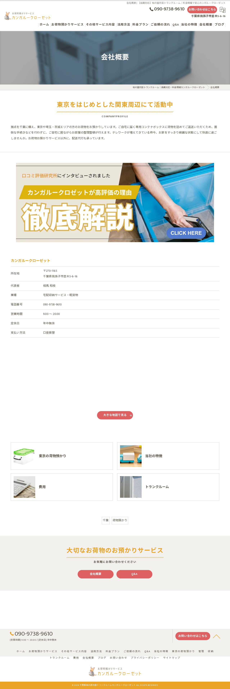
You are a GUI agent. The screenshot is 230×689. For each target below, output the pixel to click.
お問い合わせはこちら (202, 9)
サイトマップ (171, 658)
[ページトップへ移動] (216, 636)
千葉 (106, 520)
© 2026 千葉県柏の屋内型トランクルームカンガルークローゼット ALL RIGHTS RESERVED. (115, 685)
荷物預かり (120, 520)
